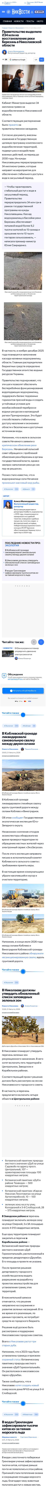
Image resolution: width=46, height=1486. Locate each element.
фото (40, 21)
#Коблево (27, 726)
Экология (12, 545)
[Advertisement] (23, 612)
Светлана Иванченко (31, 1438)
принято (13, 124)
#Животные (27, 1414)
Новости (11, 28)
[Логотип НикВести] (20, 12)
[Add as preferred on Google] (8, 12)
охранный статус (11, 1359)
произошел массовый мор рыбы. (21, 482)
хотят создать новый (27, 1385)
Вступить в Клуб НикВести (24, 690)
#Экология (8, 489)
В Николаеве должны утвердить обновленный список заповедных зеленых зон (22, 562)
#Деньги (26, 489)
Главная (5, 28)
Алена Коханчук (31, 1006)
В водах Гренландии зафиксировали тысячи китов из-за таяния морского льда (22, 572)
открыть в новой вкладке (10, 756)
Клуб (40, 12)
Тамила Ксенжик (31, 749)
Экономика (19, 28)
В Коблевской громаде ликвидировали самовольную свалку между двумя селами (20, 552)
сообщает (17, 817)
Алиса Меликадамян (16, 51)
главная (7, 21)
